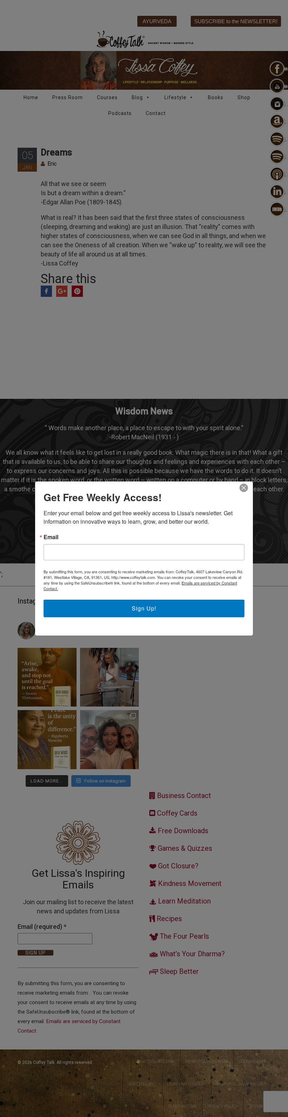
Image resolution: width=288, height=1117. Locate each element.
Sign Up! (144, 608)
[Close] (244, 488)
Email (51, 537)
